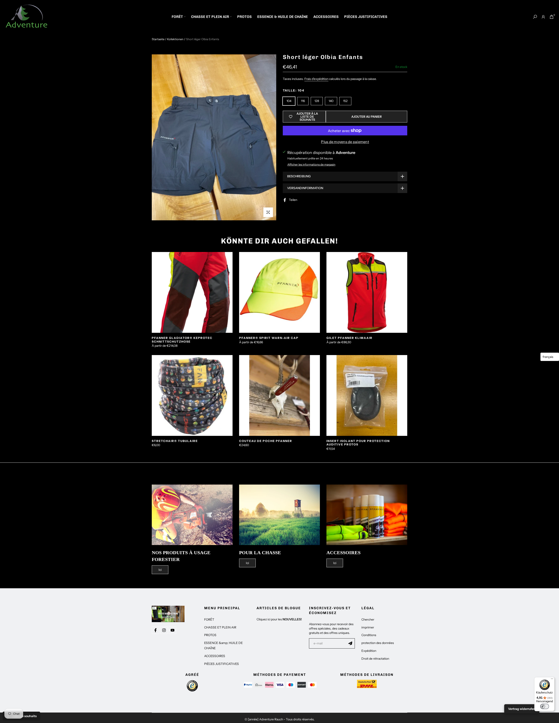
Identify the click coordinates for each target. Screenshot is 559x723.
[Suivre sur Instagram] (164, 630)
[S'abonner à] (350, 643)
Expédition (368, 651)
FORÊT (177, 16)
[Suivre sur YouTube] (172, 630)
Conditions (368, 635)
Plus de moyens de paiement (345, 142)
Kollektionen (175, 39)
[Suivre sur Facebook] (155, 630)
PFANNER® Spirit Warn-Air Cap (268, 338)
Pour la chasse (260, 552)
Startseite (158, 39)
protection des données (377, 643)
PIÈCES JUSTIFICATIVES (365, 16)
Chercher (367, 619)
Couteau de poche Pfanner (265, 441)
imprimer (367, 627)
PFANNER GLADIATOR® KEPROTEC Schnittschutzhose (182, 339)
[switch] (544, 706)
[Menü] (552, 679)
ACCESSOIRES (326, 16)
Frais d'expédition (316, 79)
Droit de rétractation (375, 659)
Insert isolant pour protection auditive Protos (358, 442)
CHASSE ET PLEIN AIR (210, 16)
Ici (160, 570)
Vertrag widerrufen (521, 709)
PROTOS (244, 16)
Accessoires (343, 552)
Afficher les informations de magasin (311, 164)
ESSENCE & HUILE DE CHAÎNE (282, 16)
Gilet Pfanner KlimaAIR (349, 338)
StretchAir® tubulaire (175, 441)
